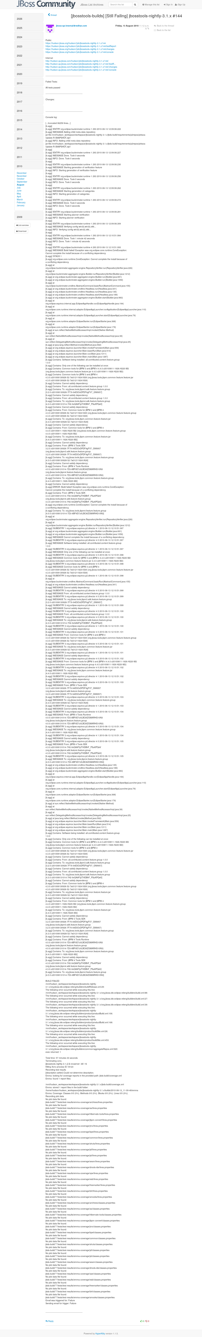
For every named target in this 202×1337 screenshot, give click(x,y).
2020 (19, 74)
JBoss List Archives (91, 4)
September (22, 181)
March (20, 199)
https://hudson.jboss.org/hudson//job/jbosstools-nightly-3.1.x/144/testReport (81, 46)
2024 (19, 37)
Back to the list (163, 30)
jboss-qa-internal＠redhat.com (71, 25)
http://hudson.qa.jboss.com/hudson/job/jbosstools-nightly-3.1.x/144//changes (81, 66)
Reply (51, 1321)
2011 (19, 157)
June (19, 190)
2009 (19, 217)
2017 (19, 101)
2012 (19, 148)
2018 (19, 92)
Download (22, 231)
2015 (19, 120)
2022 (19, 55)
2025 (19, 28)
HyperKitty (100, 1333)
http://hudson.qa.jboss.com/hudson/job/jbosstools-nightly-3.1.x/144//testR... (81, 63)
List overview (23, 225)
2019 (19, 83)
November (22, 175)
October (20, 178)
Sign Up (181, 4)
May (19, 193)
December (22, 172)
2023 (19, 46)
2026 (19, 18)
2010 (19, 166)
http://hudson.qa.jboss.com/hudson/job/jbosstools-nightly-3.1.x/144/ (77, 60)
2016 (19, 111)
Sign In (169, 4)
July (19, 187)
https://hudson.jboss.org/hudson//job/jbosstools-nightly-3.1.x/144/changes (80, 49)
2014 (19, 129)
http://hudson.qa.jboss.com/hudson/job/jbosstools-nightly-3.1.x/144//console (81, 69)
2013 (19, 138)
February (21, 202)
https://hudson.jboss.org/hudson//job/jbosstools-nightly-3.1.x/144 (76, 43)
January (20, 205)
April (19, 196)
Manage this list (151, 4)
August (20, 184)
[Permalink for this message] (148, 28)
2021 (19, 64)
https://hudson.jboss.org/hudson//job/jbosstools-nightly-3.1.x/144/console (80, 51)
